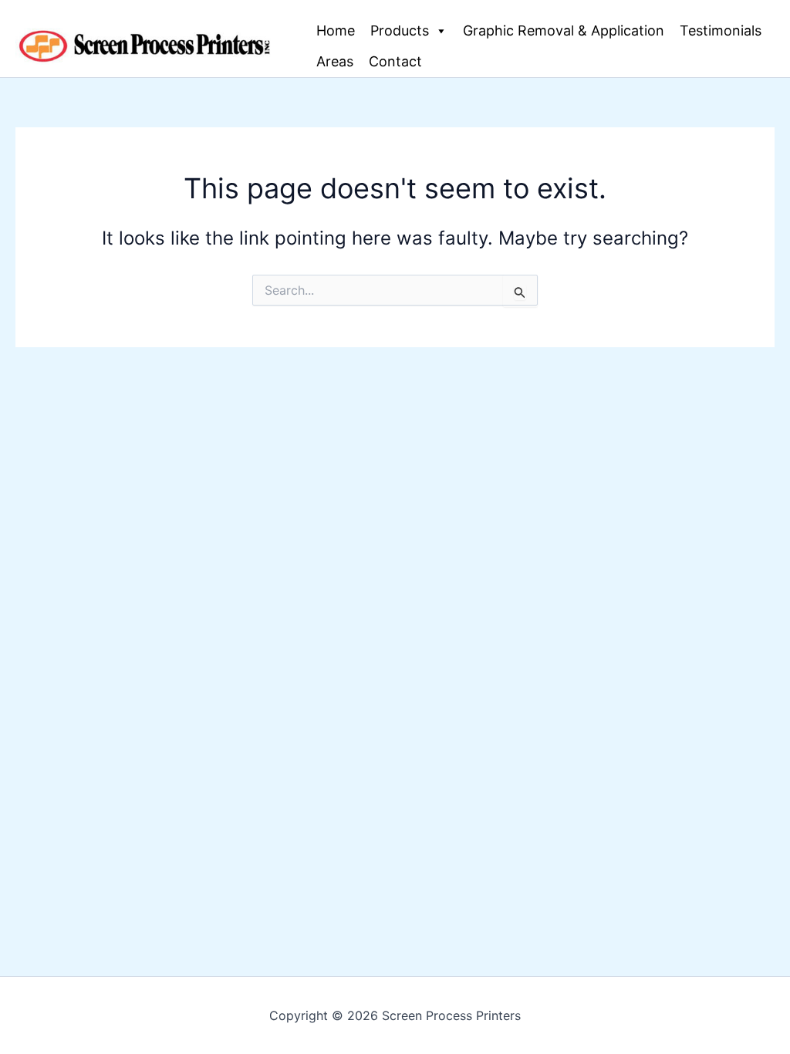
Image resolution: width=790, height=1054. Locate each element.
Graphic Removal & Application (563, 30)
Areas (334, 61)
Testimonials (720, 30)
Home (335, 30)
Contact (395, 61)
